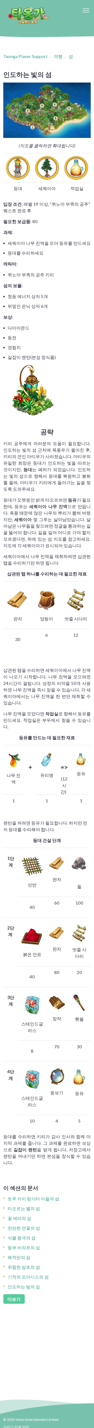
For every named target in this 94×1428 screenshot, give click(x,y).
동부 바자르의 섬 (24, 1247)
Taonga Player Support (25, 56)
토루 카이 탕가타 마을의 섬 (33, 1198)
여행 (58, 56)
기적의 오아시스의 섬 (28, 1276)
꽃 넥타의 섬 (19, 1218)
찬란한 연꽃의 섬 (24, 1228)
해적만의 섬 (19, 1257)
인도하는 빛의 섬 (24, 1286)
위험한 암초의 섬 (24, 1267)
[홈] (28, 15)
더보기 (14, 1299)
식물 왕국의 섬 (22, 1237)
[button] (86, 10)
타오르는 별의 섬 (24, 1208)
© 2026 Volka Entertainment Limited (30, 1419)
